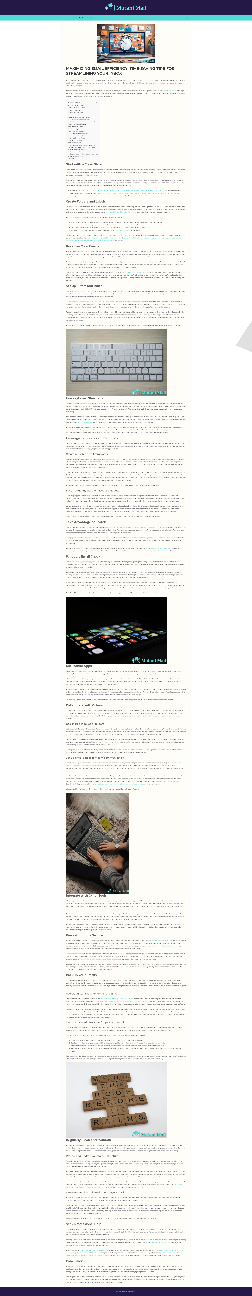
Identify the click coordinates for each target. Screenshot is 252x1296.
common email (86, 404)
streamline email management (161, 548)
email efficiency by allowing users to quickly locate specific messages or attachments (135, 527)
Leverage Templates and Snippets (79, 117)
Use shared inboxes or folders (79, 133)
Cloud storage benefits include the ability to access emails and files (117, 1001)
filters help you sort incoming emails (90, 294)
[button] (187, 18)
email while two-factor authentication (164, 946)
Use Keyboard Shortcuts (76, 115)
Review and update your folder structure (82, 152)
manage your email (82, 251)
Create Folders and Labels (76, 108)
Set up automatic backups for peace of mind (83, 147)
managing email (103, 325)
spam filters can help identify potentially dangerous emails (101, 959)
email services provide (84, 422)
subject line (70, 257)
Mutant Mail (123, 1291)
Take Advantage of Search (77, 124)
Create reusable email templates (80, 119)
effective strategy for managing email (82, 562)
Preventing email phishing (75, 954)
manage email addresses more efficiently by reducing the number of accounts (148, 776)
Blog (73, 18)
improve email (135, 1027)
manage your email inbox (89, 1197)
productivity (112, 459)
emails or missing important (161, 1242)
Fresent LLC (133, 1291)
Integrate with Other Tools (76, 138)
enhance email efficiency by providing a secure (117, 999)
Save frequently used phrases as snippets (82, 122)
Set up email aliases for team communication (83, 136)
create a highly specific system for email (120, 212)
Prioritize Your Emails (75, 110)
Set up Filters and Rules (75, 112)
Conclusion (71, 159)
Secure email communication (162, 940)
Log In (81, 18)
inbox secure (171, 91)
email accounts (123, 230)
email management (82, 170)
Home (66, 18)
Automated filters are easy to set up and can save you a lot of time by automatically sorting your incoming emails (105, 302)
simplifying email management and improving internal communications (121, 784)
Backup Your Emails (74, 143)
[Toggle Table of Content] (96, 102)
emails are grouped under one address (169, 781)
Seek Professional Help (75, 156)
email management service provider (92, 1250)
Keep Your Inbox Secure (75, 140)
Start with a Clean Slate (76, 105)
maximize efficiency (75, 217)
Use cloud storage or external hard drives (82, 145)
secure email (124, 967)
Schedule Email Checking (76, 126)
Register (90, 18)
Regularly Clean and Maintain (77, 149)
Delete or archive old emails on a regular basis (84, 154)
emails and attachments (141, 1012)
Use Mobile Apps (73, 129)
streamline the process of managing (137, 272)
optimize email (154, 196)
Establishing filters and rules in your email (80, 291)
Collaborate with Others (76, 131)
